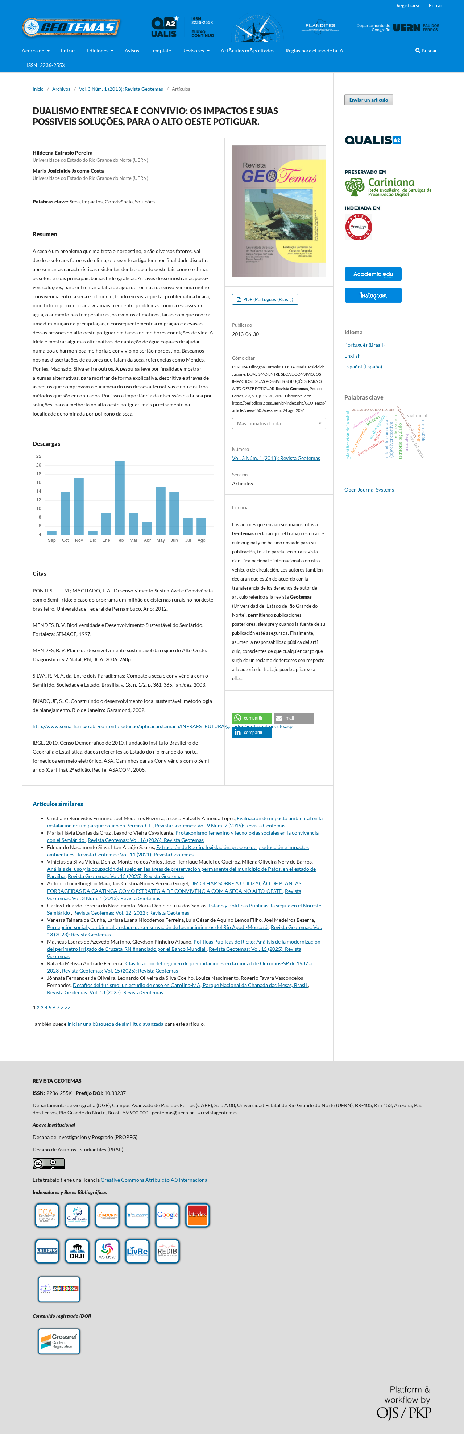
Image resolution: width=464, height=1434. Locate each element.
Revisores (193, 50)
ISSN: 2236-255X (46, 65)
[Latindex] (197, 1228)
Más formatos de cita (259, 423)
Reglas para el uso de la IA (314, 50)
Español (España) (363, 366)
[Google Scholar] (167, 1228)
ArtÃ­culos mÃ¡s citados (247, 50)
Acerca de (33, 50)
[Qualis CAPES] (373, 143)
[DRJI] (77, 1264)
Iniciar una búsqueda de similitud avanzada (115, 1024)
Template (160, 50)
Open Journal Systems (369, 489)
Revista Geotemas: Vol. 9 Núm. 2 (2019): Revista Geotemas (220, 825)
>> (67, 1007)
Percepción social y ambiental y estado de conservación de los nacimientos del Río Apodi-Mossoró (158, 927)
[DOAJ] (47, 1228)
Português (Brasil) (364, 345)
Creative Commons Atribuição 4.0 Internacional (155, 1180)
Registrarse (408, 5)
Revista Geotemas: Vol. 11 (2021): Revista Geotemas (136, 854)
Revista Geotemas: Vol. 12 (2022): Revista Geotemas (131, 913)
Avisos (132, 50)
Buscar (428, 50)
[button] (252, 718)
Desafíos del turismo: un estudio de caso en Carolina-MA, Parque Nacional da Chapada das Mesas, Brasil (190, 985)
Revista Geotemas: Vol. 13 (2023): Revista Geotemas (105, 992)
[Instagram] (373, 302)
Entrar (68, 50)
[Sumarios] (137, 1228)
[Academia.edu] (373, 281)
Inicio (38, 89)
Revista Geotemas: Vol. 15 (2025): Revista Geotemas (126, 876)
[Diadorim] (107, 1228)
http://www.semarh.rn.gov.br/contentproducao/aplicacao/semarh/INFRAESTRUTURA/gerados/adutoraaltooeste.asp (163, 726)
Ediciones (98, 50)
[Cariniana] (387, 195)
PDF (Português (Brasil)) (267, 299)
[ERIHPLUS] (47, 1264)
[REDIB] (167, 1264)
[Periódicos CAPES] (59, 1303)
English (352, 356)
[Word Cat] (107, 1264)
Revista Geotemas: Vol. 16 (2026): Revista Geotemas (146, 840)
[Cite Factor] (77, 1228)
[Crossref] (59, 1356)
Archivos (61, 89)
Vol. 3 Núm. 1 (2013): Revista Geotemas (121, 89)
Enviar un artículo (368, 100)
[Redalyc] (387, 238)
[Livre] (137, 1264)
